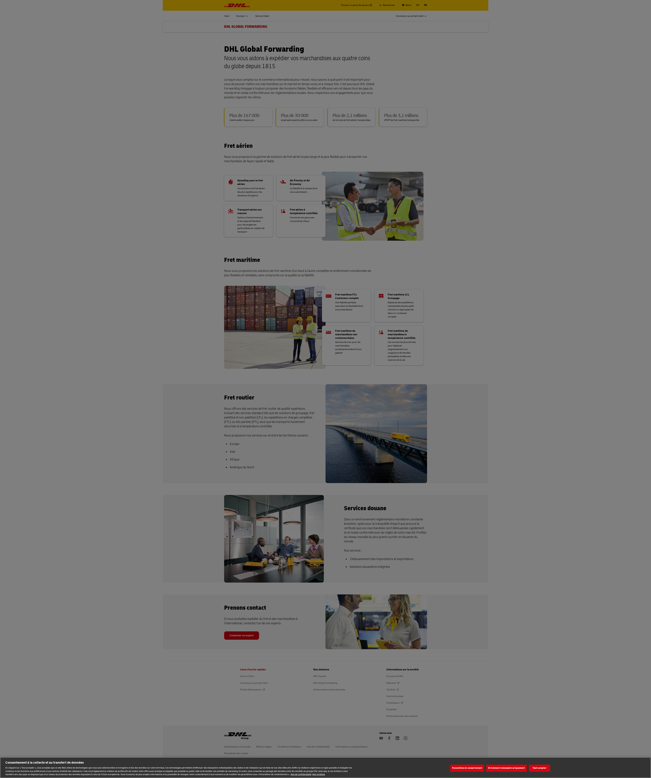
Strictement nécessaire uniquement (506, 768)
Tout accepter (539, 768)
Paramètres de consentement (467, 768)
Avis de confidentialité (301, 774)
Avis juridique (318, 774)
